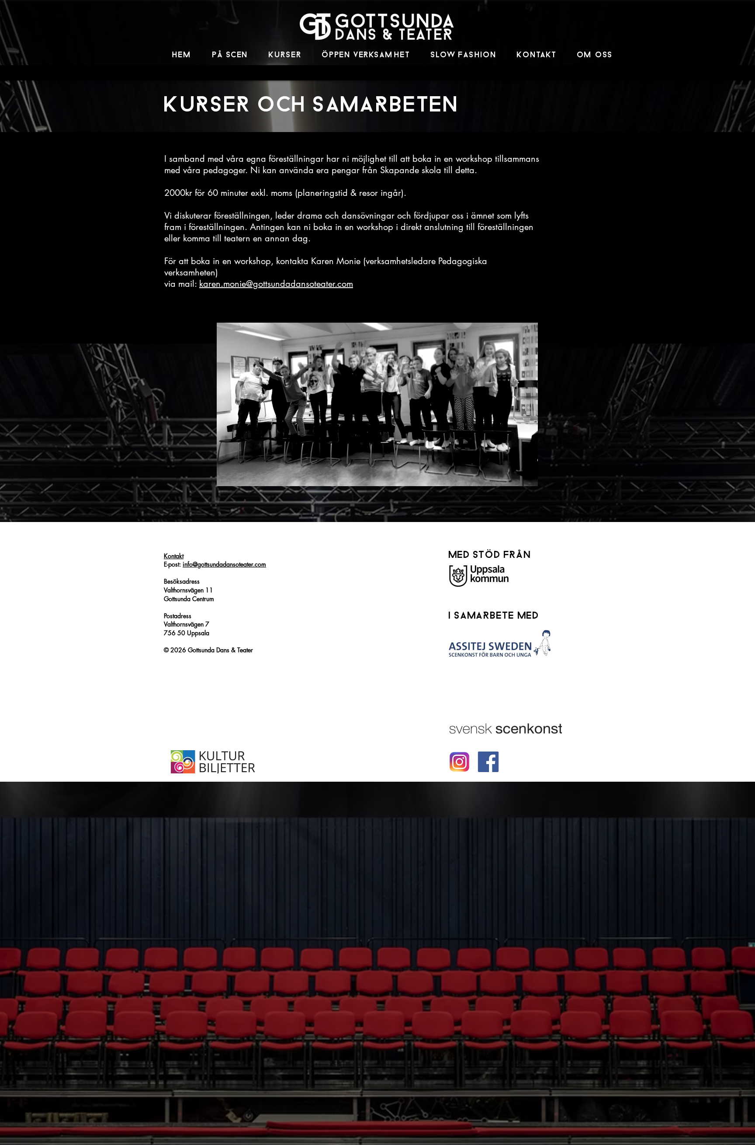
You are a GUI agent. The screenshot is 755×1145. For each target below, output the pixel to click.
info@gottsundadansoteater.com (224, 564)
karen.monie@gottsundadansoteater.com (276, 283)
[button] (230, 55)
